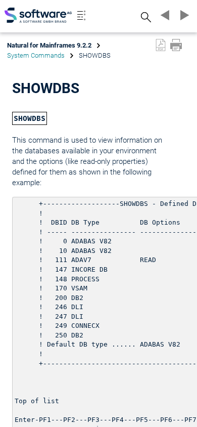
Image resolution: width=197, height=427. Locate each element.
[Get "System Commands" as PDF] (161, 45)
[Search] (144, 17)
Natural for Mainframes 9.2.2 (49, 45)
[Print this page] (176, 45)
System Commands (36, 55)
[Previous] (163, 15)
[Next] (182, 15)
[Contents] (81, 15)
